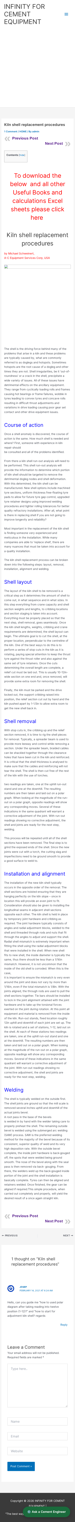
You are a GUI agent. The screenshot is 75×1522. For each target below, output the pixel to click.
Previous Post (25, 138)
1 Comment (10, 131)
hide (22, 155)
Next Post (54, 143)
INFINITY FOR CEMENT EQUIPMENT (24, 14)
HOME (23, 131)
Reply (64, 1324)
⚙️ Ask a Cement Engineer (46, 1512)
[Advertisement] (37, 67)
